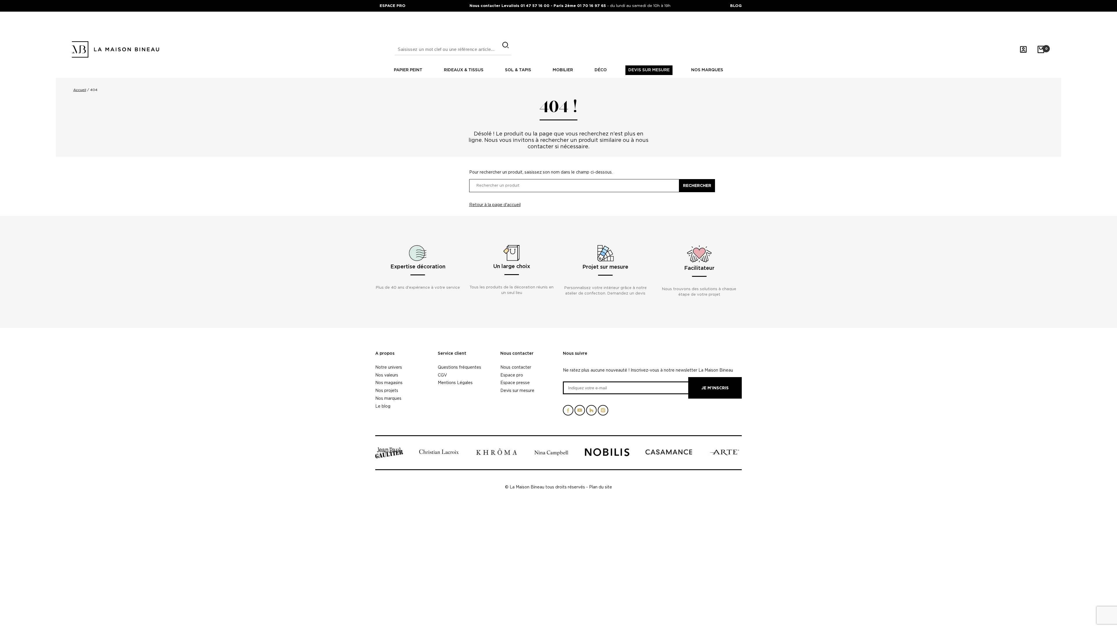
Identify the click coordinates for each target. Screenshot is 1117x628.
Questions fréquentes (459, 367)
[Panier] (1040, 49)
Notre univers (388, 367)
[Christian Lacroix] (439, 455)
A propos (384, 354)
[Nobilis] (606, 455)
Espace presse (515, 382)
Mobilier (563, 70)
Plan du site (600, 487)
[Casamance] (668, 453)
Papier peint (408, 70)
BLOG (736, 5)
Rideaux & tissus (463, 70)
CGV (442, 375)
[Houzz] (591, 412)
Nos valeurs (386, 375)
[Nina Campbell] (551, 456)
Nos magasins (389, 382)
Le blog (382, 406)
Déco (601, 70)
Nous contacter (516, 354)
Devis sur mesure (649, 70)
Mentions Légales (455, 382)
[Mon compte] (1023, 49)
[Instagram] (603, 412)
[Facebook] (568, 412)
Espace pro (511, 375)
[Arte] (724, 455)
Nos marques (707, 70)
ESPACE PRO (392, 5)
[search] (505, 45)
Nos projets (386, 390)
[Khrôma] (496, 454)
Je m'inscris (715, 388)
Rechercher (697, 185)
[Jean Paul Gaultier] (389, 458)
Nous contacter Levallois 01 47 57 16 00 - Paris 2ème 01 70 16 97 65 (538, 5)
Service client (452, 354)
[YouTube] (579, 412)
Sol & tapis (518, 70)
